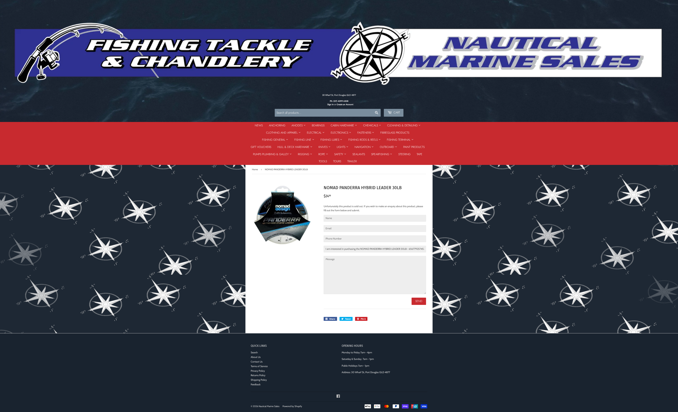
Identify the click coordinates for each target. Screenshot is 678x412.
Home (255, 169)
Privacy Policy (258, 370)
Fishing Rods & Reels (363, 140)
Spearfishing (380, 154)
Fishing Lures (330, 140)
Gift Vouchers (261, 147)
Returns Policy (258, 375)
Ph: (339, 101)
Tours (337, 161)
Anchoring (277, 125)
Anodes (298, 125)
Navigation (363, 147)
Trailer (352, 161)
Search (254, 352)
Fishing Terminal (399, 140)
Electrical (314, 133)
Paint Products (414, 147)
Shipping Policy (259, 379)
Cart (396, 112)
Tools (323, 161)
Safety (339, 154)
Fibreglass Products (394, 133)
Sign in (330, 104)
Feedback (255, 384)
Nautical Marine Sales (269, 406)
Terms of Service (259, 366)
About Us (256, 357)
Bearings (318, 125)
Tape (419, 154)
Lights (341, 147)
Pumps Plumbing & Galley (271, 154)
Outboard (387, 147)
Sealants (358, 154)
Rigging (304, 154)
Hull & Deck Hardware (293, 147)
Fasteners (364, 133)
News (259, 125)
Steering (404, 154)
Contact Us (257, 361)
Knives (323, 147)
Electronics (340, 133)
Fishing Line (303, 140)
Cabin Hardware (343, 125)
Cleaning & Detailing (402, 125)
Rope (322, 154)
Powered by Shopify (292, 406)
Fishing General (274, 140)
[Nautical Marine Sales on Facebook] (338, 396)
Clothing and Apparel (282, 133)
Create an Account (345, 104)
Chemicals (371, 125)
